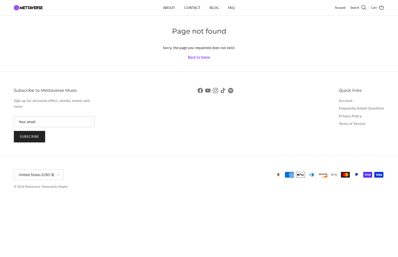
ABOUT (169, 8)
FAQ (231, 8)
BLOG (214, 8)
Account (346, 100)
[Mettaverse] (28, 7)
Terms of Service (352, 123)
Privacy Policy (350, 116)
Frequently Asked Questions (361, 108)
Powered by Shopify (55, 186)
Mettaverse (32, 186)
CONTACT (192, 8)
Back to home (199, 57)
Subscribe (29, 137)
